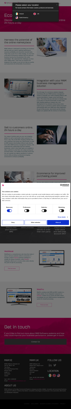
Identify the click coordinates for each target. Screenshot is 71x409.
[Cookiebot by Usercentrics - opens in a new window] (61, 185)
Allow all (58, 222)
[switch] (26, 210)
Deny (13, 222)
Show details (62, 217)
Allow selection (35, 222)
